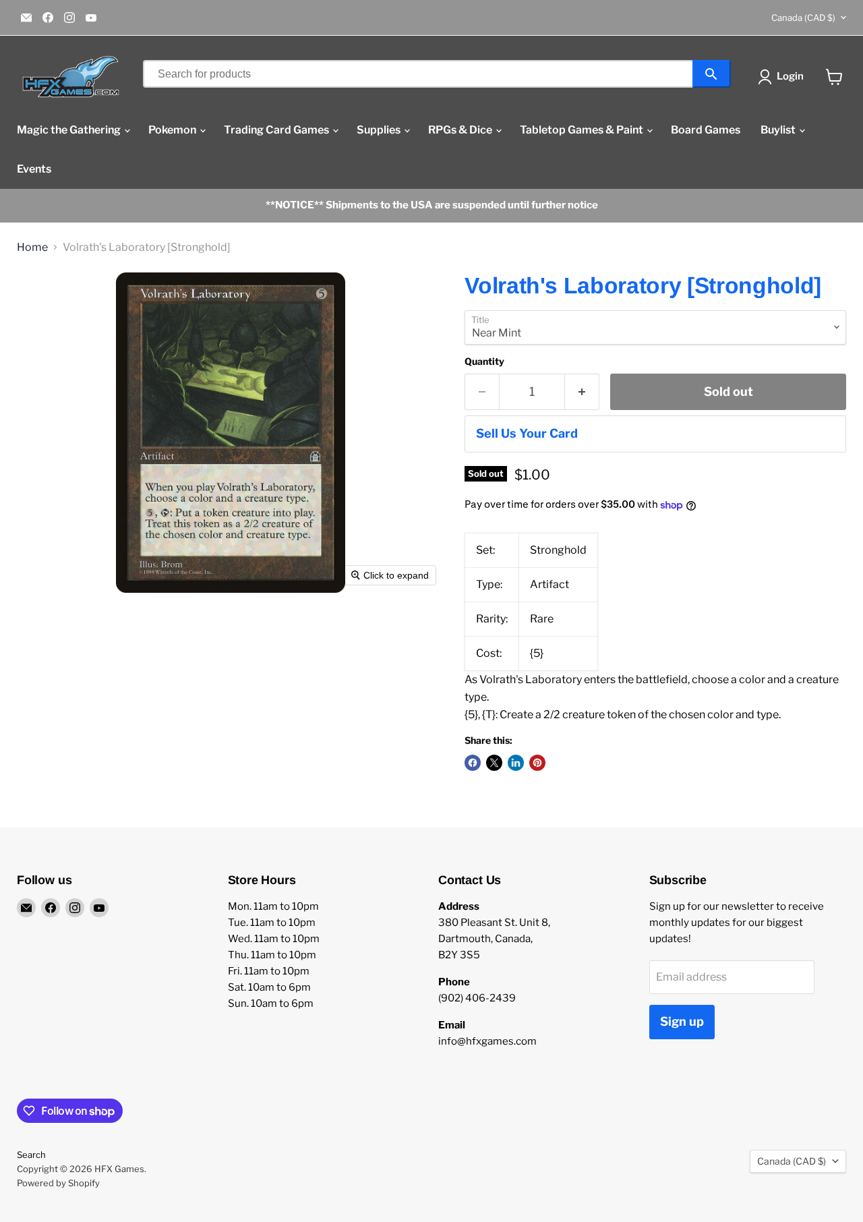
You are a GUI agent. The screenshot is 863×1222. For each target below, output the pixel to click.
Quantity (484, 361)
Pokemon (173, 129)
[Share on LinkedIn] (516, 763)
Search (31, 1154)
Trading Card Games (277, 129)
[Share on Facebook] (473, 763)
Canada (803, 17)
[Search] (711, 74)
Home (32, 247)
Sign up (682, 1021)
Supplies (380, 129)
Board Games (705, 129)
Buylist (779, 129)
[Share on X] (494, 763)
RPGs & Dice (461, 129)
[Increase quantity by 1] (582, 392)
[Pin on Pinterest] (537, 763)
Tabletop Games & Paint (582, 129)
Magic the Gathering (70, 129)
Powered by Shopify (58, 1182)
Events (34, 169)
